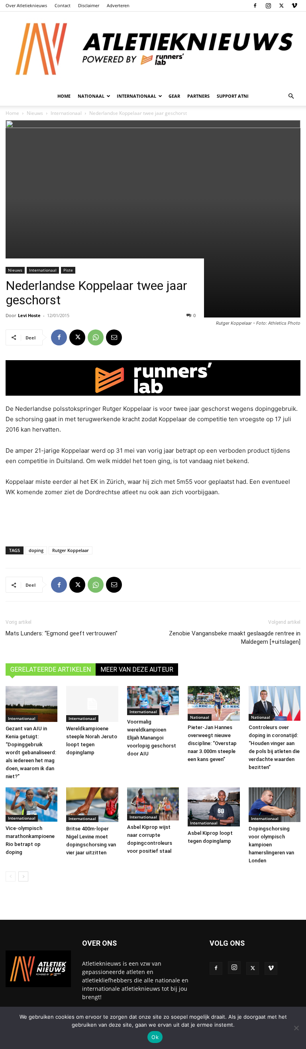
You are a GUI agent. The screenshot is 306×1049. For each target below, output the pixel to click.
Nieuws (15, 270)
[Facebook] (255, 5)
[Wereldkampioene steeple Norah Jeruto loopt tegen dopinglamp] (92, 704)
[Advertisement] (153, 520)
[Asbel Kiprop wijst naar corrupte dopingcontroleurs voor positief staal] (153, 803)
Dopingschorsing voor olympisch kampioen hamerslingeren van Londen (271, 845)
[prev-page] (11, 876)
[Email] (114, 337)
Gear (174, 96)
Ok (155, 1037)
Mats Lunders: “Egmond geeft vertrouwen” (62, 633)
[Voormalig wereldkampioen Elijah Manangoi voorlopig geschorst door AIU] (153, 700)
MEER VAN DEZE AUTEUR (136, 669)
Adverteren (118, 5)
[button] (290, 96)
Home (64, 96)
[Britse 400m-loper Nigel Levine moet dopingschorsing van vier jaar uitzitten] (92, 804)
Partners (198, 96)
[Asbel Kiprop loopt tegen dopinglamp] (213, 807)
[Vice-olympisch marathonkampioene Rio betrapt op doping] (31, 804)
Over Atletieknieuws (26, 5)
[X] (281, 5)
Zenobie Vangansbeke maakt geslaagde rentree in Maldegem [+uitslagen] (234, 637)
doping (36, 550)
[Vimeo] (294, 5)
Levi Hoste (29, 315)
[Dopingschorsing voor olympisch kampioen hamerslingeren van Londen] (274, 804)
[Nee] (296, 1028)
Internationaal (43, 270)
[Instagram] (268, 5)
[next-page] (23, 876)
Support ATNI (233, 96)
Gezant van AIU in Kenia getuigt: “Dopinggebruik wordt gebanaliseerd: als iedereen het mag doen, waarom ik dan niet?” (31, 752)
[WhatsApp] (96, 337)
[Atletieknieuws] (153, 49)
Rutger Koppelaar (70, 550)
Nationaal (199, 717)
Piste (68, 270)
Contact (63, 5)
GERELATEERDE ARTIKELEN (50, 669)
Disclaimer (88, 5)
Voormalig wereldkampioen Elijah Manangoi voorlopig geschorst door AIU (151, 738)
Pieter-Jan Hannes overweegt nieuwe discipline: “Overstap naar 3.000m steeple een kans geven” (212, 743)
